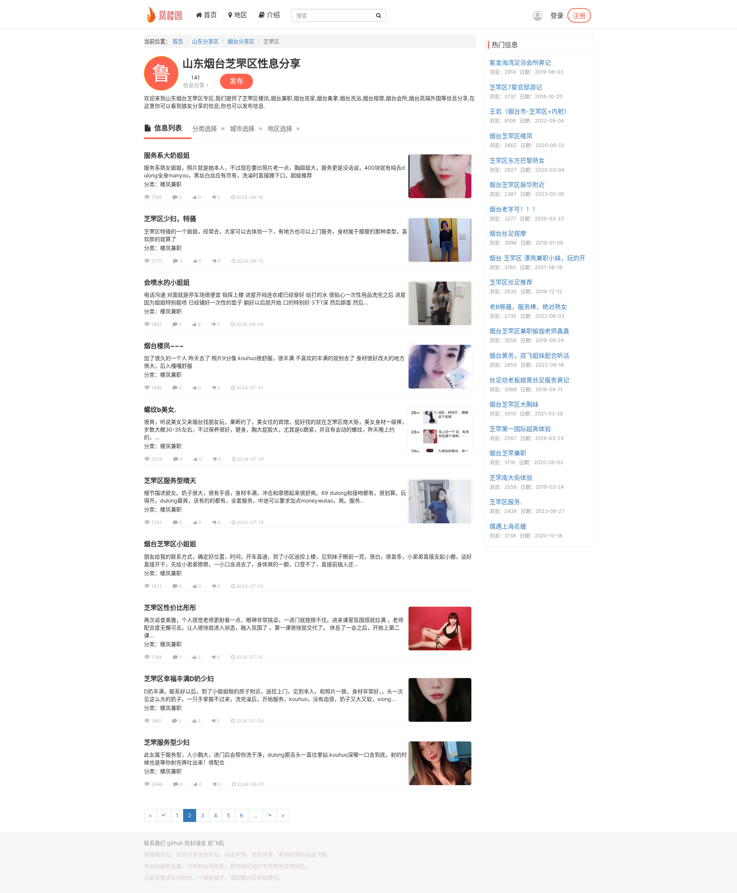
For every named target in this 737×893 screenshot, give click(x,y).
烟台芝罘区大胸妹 (514, 404)
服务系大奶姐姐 (167, 155)
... (255, 815)
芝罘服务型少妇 (167, 742)
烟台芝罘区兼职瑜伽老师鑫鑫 (529, 331)
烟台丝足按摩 (507, 233)
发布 (236, 81)
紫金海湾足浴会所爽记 (520, 62)
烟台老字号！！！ (514, 209)
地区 (239, 15)
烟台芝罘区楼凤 (510, 136)
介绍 (272, 15)
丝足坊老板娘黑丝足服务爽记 (529, 380)
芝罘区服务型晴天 (170, 481)
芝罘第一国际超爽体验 (520, 429)
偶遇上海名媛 (507, 526)
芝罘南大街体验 (510, 477)
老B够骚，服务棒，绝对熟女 (528, 307)
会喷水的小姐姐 (167, 282)
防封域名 (195, 843)
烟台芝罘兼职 (507, 453)
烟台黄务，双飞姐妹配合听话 (529, 355)
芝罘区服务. (505, 502)
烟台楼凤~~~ (164, 346)
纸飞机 (216, 843)
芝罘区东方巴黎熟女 (517, 160)
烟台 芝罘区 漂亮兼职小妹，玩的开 (537, 258)
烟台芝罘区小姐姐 (170, 544)
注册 (579, 15)
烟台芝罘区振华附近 (517, 185)
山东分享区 (205, 41)
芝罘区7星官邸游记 (515, 87)
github (175, 843)
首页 (209, 15)
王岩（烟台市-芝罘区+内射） (529, 111)
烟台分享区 (241, 41)
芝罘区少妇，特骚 (170, 219)
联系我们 (154, 843)
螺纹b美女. (160, 409)
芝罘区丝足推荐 (510, 282)
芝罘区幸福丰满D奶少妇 (179, 679)
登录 (556, 16)
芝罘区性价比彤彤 (170, 608)
